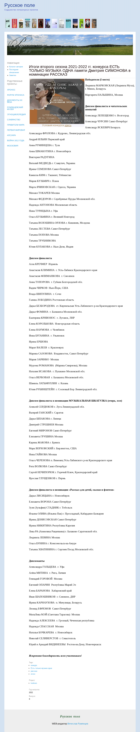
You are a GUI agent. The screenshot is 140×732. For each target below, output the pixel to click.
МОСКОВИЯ (12, 146)
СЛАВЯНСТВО (13, 120)
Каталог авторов (16, 67)
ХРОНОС (11, 90)
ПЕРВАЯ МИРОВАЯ (16, 130)
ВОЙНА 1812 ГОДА (15, 140)
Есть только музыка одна (41, 668)
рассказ (34, 671)
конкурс (34, 665)
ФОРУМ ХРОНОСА (15, 95)
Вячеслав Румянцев (78, 724)
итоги (33, 674)
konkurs (34, 683)
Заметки (12, 75)
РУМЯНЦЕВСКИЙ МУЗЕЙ (15, 108)
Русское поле (19, 5)
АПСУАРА (11, 135)
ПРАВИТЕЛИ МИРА (15, 125)
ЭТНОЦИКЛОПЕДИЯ (16, 114)
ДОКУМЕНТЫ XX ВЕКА (14, 101)
